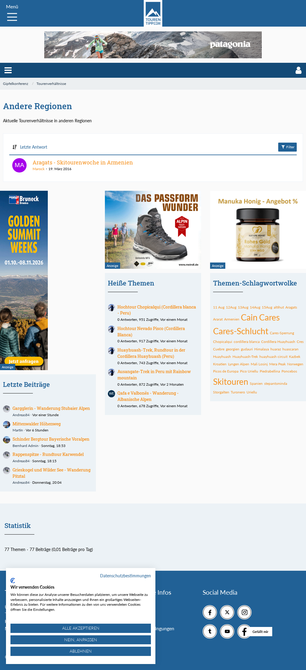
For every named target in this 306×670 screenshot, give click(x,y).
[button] (8, 70)
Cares (269, 317)
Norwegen (295, 364)
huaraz (275, 349)
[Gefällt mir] (244, 631)
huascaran (290, 349)
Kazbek (294, 356)
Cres (300, 341)
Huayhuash (222, 356)
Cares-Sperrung (282, 333)
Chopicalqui (222, 341)
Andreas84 (21, 415)
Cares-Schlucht (240, 331)
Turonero (238, 392)
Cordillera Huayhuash (278, 341)
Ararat (218, 319)
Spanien (256, 383)
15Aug (267, 307)
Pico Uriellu (249, 371)
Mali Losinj (259, 364)
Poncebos (289, 371)
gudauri (247, 349)
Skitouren (230, 381)
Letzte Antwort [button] (33, 146)
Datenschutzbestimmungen (125, 575)
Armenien (231, 319)
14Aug (255, 307)
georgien (232, 349)
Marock (39, 169)
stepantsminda (275, 383)
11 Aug (218, 307)
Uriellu (252, 392)
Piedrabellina (270, 371)
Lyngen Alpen (238, 364)
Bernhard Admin (26, 445)
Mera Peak (277, 364)
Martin (18, 430)
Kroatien (220, 364)
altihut (279, 307)
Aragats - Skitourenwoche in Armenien (83, 162)
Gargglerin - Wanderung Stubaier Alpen (51, 408)
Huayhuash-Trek (245, 356)
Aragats (291, 307)
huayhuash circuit (273, 356)
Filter (289, 147)
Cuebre (218, 349)
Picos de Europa (225, 371)
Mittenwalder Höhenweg (37, 424)
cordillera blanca (247, 341)
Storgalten (221, 392)
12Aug (231, 307)
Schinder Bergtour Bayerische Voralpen (51, 439)
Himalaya (261, 349)
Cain (249, 317)
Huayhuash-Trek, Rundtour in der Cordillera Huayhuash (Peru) (151, 353)
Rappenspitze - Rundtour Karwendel (48, 454)
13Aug (243, 307)
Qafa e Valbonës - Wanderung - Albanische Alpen (148, 396)
